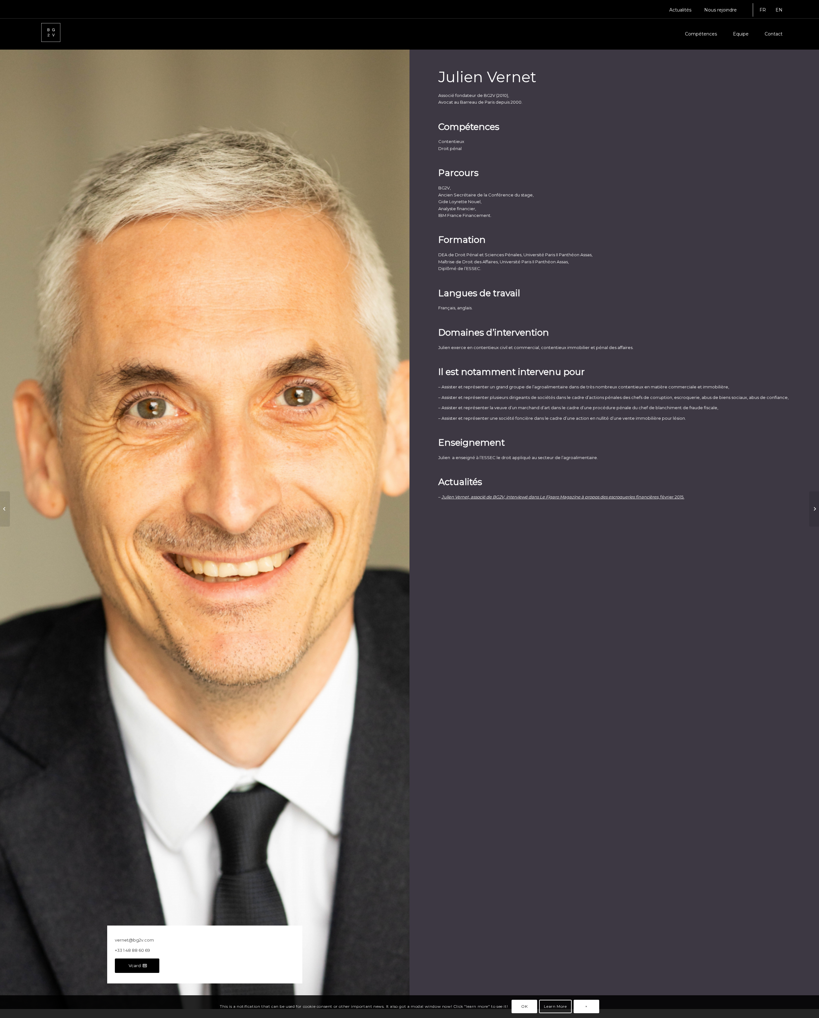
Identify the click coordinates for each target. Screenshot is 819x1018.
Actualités (680, 10)
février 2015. (562, 496)
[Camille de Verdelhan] (5, 509)
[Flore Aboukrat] (814, 509)
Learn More (555, 1006)
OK (524, 1006)
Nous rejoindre (720, 10)
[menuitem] (680, 10)
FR (762, 10)
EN (779, 10)
